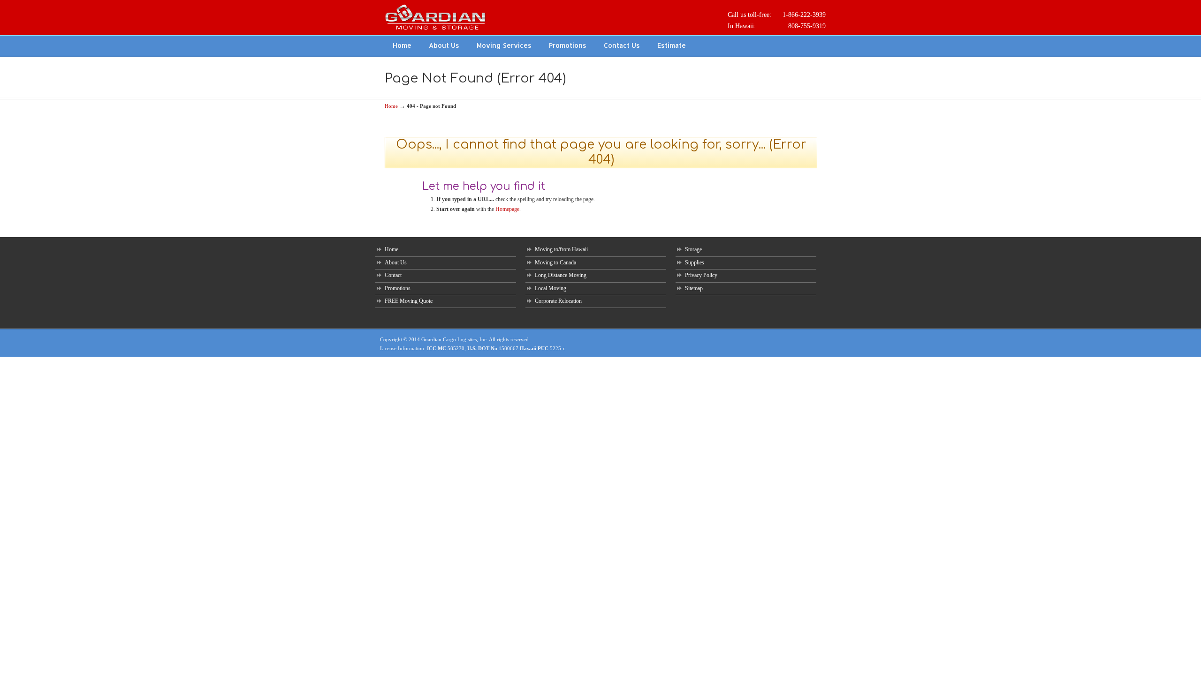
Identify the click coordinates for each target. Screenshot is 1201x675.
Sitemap (694, 288)
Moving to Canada (555, 262)
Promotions (397, 288)
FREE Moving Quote (409, 301)
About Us (396, 262)
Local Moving (550, 288)
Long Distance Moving (560, 275)
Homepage (507, 209)
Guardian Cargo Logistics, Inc (453, 339)
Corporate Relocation (558, 301)
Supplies (694, 262)
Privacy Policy (701, 275)
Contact (393, 275)
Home (391, 106)
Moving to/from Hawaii (561, 249)
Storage (693, 249)
